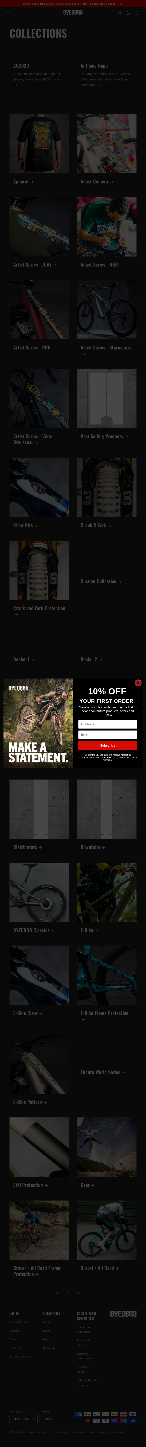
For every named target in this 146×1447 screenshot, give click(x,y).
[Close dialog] (138, 683)
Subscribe (107, 745)
